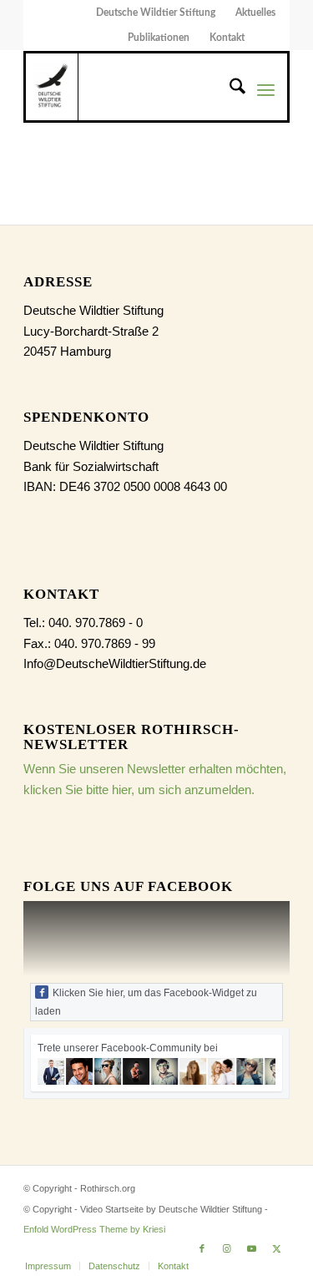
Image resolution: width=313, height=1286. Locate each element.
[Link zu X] (277, 1248)
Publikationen (158, 38)
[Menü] (266, 89)
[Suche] (229, 89)
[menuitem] (156, 12)
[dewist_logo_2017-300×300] (52, 86)
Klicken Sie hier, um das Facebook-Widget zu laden (146, 1002)
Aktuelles (255, 13)
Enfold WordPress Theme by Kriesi (94, 1229)
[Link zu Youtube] (252, 1248)
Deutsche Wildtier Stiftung (155, 13)
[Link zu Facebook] (202, 1248)
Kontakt (227, 38)
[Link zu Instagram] (227, 1248)
